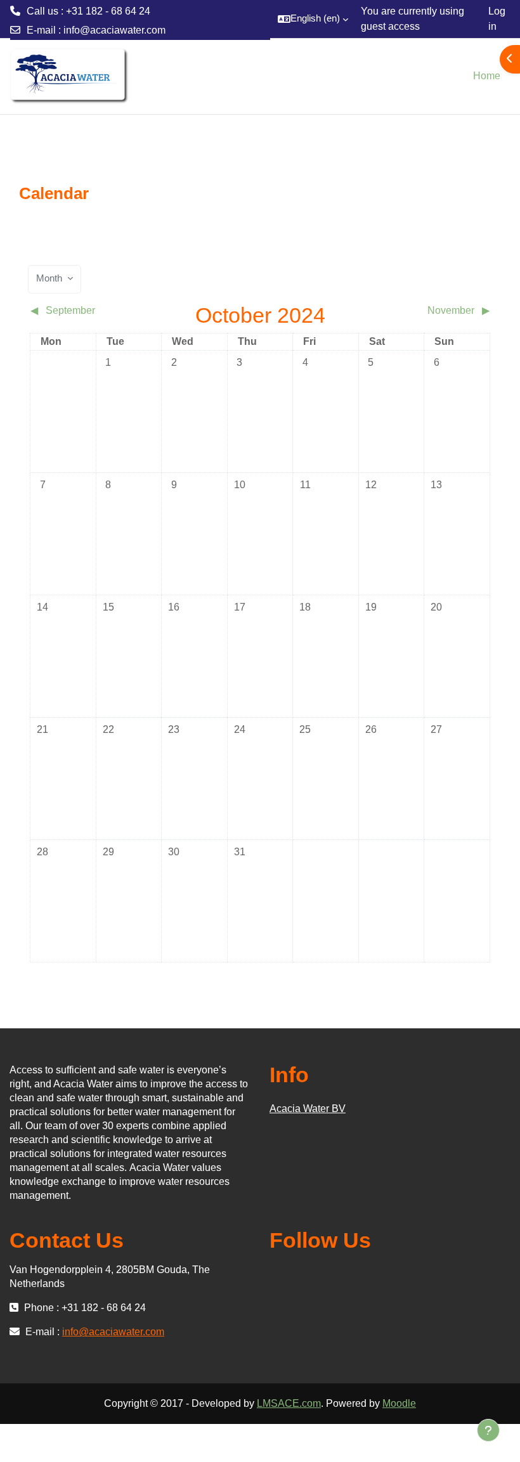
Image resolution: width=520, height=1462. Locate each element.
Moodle (399, 1403)
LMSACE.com (289, 1403)
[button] (313, 19)
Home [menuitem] (486, 75)
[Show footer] (488, 1430)
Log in (496, 19)
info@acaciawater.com (114, 30)
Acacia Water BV (308, 1108)
